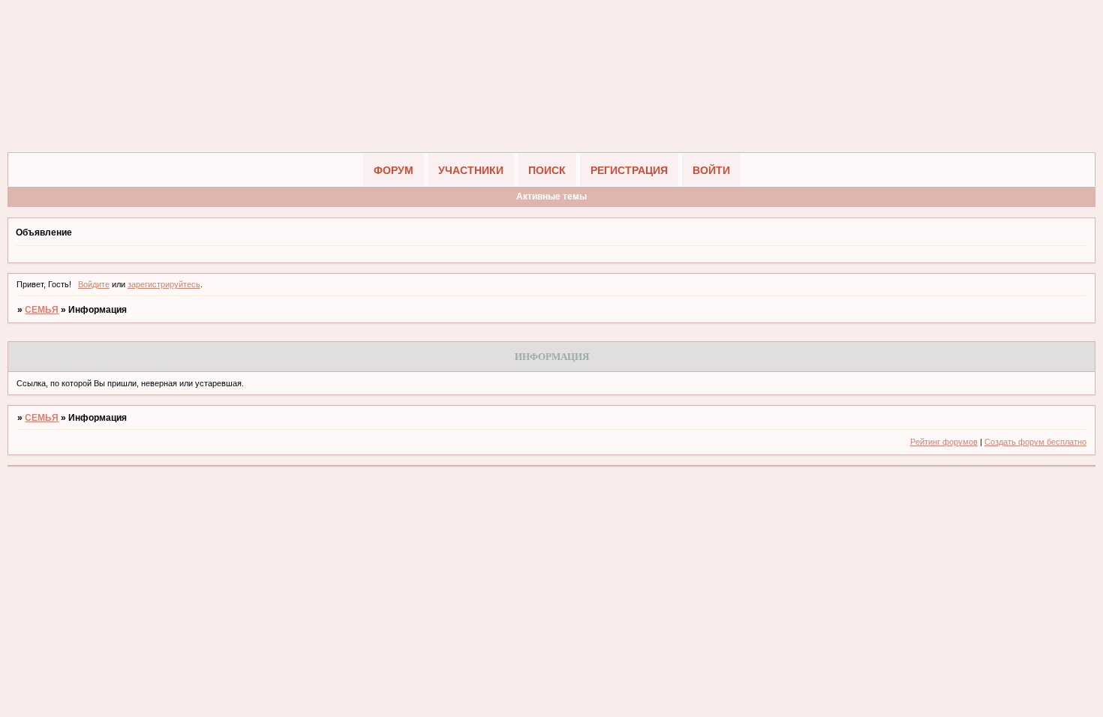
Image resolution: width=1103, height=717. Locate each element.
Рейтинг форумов (944, 441)
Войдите (94, 284)
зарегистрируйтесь (164, 284)
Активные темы (551, 196)
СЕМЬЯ (42, 309)
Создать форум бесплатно (1035, 441)
